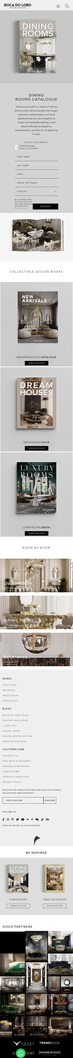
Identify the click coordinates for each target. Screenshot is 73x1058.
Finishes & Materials (16, 766)
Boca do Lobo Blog (16, 715)
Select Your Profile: (36, 142)
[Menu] (58, 6)
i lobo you (10, 725)
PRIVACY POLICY (22, 208)
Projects (9, 690)
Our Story (10, 685)
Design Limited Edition (17, 736)
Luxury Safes (11, 731)
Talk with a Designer (16, 761)
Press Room (10, 695)
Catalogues (11, 701)
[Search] (67, 6)
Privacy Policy (12, 782)
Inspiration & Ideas (15, 720)
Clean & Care (11, 771)
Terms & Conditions (16, 777)
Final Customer (29, 148)
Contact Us (10, 756)
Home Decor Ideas (15, 741)
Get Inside (10, 588)
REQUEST (45, 206)
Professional (27, 146)
